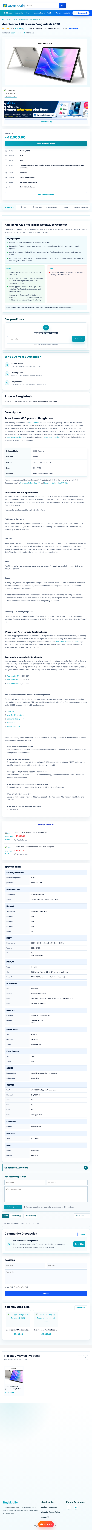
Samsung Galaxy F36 (15, 719)
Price (24, 207)
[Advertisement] (46, 1453)
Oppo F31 (11, 711)
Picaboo (68, 642)
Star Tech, (60, 642)
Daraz (76, 642)
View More (80, 1308)
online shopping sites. (52, 437)
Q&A (66, 207)
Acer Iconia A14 (13, 683)
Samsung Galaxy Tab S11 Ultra (56, 483)
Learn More (44, 122)
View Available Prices (46, 144)
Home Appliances (39, 13)
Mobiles (49, 13)
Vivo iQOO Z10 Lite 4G (16, 715)
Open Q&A (79, 1244)
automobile (19, 13)
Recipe (58, 13)
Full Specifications (46, 195)
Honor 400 (11, 723)
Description (38, 207)
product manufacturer (49, 1507)
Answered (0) (16, 1216)
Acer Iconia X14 (13, 676)
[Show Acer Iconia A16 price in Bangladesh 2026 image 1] (10, 93)
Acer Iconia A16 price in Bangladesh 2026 (28, 19)
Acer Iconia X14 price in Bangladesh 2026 (30, 832)
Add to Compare (35, 29)
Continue (46, 1293)
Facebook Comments (80, 207)
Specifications (52, 207)
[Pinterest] (76, 1507)
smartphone (34, 423)
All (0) (6, 1216)
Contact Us (45, 1517)
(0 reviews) (17, 29)
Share (82, 1234)
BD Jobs (9, 13)
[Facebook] (69, 1507)
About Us (44, 1512)
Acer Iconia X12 (13, 680)
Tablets (77, 13)
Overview (10, 207)
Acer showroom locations (16, 437)
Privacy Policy (54, 1512)
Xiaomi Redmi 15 (13, 726)
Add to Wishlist (53, 29)
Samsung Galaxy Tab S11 (30, 483)
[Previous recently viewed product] (80, 1357)
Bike (28, 13)
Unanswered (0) (30, 1216)
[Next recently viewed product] (85, 1357)
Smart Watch (67, 13)
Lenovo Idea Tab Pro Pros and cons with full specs (34, 847)
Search (79, 339)
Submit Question (13, 1207)
